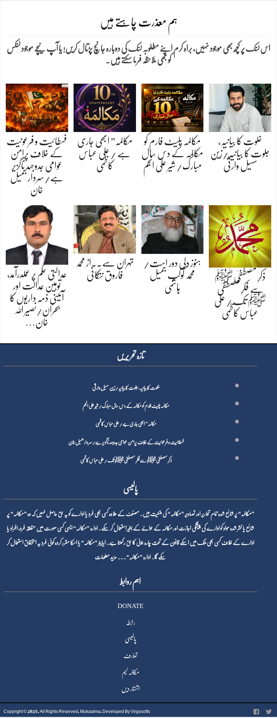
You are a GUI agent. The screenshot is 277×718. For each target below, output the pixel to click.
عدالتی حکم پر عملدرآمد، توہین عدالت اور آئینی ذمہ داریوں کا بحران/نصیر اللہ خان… (37, 298)
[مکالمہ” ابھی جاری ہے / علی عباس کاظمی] (105, 106)
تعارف (130, 655)
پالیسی (130, 639)
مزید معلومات (106, 557)
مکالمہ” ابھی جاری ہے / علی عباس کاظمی (104, 153)
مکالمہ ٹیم (130, 672)
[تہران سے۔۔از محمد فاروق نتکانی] (105, 228)
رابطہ (130, 622)
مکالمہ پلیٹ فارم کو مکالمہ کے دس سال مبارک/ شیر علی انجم (172, 153)
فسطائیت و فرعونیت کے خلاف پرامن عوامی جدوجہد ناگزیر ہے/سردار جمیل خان (36, 165)
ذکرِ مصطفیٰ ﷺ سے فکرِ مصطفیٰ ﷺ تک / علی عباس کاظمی (126, 460)
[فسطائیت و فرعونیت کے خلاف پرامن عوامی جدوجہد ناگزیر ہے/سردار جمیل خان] (37, 106)
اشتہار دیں (130, 689)
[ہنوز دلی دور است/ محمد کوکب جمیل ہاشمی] (172, 228)
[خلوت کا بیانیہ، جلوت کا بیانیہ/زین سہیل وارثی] (240, 106)
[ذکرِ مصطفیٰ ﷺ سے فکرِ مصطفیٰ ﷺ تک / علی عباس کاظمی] (240, 234)
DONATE (131, 606)
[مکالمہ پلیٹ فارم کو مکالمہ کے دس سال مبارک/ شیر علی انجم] (172, 106)
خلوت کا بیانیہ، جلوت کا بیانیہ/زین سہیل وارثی (240, 153)
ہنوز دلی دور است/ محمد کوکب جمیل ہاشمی (172, 275)
